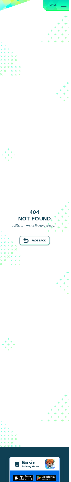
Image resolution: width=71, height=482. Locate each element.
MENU (53, 5)
